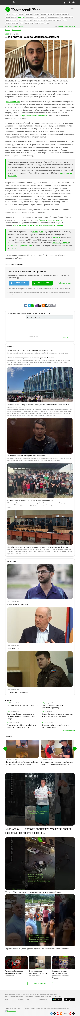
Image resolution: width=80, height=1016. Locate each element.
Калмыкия (43, 17)
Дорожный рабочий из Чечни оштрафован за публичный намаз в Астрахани (22, 763)
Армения (36, 14)
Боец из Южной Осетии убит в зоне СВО (22, 705)
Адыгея (21, 14)
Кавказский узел (13, 102)
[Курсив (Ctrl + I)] (32, 317)
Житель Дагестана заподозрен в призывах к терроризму (53, 706)
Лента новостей (16, 30)
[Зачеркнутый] (39, 317)
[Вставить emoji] (44, 317)
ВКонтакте (12, 246)
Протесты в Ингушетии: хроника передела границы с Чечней (38, 225)
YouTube (12, 248)
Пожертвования (43, 999)
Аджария (14, 14)
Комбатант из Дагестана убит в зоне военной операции (55, 726)
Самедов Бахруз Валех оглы (17, 604)
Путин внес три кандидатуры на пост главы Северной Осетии (30, 350)
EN (10, 2)
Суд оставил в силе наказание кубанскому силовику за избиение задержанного (57, 763)
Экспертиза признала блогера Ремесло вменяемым (26, 455)
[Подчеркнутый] (35, 317)
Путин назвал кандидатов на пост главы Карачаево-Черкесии (30, 357)
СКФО (64, 20)
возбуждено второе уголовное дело (34, 115)
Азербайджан (28, 14)
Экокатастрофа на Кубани (66, 26)
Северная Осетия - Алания (53, 20)
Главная (7, 30)
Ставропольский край (12, 23)
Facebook (56, 243)
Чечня (22, 23)
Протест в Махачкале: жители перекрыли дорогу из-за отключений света (33, 892)
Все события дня (69, 730)
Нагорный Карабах (11, 20)
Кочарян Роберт (13, 648)
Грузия (8, 17)
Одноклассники (25, 246)
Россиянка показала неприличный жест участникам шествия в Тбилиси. (60, 974)
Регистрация (33, 336)
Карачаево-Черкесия (54, 17)
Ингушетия (21, 17)
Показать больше (40, 983)
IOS (41, 232)
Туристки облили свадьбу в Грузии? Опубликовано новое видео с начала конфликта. (37, 948)
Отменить (65, 338)
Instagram (65, 243)
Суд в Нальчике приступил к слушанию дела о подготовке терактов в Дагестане (37, 547)
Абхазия (8, 14)
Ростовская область (39, 20)
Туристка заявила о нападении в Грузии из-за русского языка (38, 973)
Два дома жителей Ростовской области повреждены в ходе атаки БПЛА (21, 726)
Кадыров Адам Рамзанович (17, 692)
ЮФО (47, 23)
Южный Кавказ (39, 23)
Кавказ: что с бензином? (15, 26)
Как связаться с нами (23, 999)
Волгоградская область (62, 14)
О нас (6, 999)
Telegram (56, 237)
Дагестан (14, 17)
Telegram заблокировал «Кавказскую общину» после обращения (16, 973)
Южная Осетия (29, 23)
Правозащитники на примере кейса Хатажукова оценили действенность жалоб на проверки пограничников (38, 405)
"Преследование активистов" (51, 220)
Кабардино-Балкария (32, 17)
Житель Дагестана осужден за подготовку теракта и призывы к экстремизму (57, 715)
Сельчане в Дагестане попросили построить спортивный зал (30, 500)
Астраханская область (47, 14)
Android (35, 232)
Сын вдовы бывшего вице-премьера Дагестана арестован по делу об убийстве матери (22, 716)
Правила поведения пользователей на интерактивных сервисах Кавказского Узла (46, 1008)
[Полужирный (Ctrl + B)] (28, 317)
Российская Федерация (25, 20)
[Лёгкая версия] (14, 2)
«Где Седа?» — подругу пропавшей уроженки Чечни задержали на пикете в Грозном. (38, 830)
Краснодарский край (67, 17)
